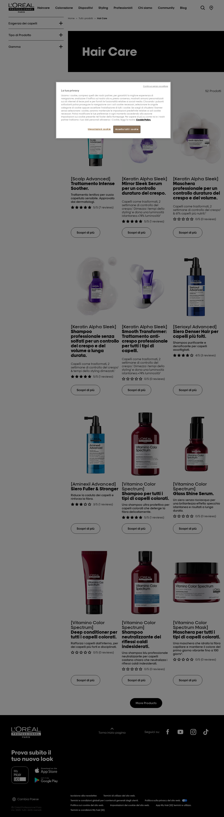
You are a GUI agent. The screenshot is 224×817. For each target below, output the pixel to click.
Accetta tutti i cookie (127, 129)
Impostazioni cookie (99, 129)
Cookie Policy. (143, 119)
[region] (113, 110)
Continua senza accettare (155, 86)
